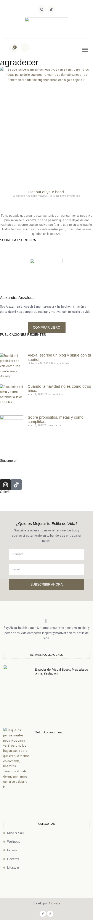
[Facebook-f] (43, 914)
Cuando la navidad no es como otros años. (59, 388)
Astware (54, 903)
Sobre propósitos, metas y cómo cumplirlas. (55, 419)
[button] (25, 47)
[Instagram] (42, 9)
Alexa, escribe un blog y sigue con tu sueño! (59, 357)
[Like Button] (46, 207)
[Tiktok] (51, 9)
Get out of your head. (46, 192)
